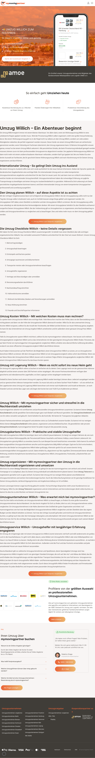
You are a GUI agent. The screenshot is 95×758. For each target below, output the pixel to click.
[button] (4, 754)
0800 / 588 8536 (67, 662)
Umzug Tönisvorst (21, 469)
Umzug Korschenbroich (82, 413)
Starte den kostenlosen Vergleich (16, 59)
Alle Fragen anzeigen (11, 688)
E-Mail (66, 669)
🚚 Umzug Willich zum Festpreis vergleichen (46, 221)
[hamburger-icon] (92, 3)
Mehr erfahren (56, 619)
